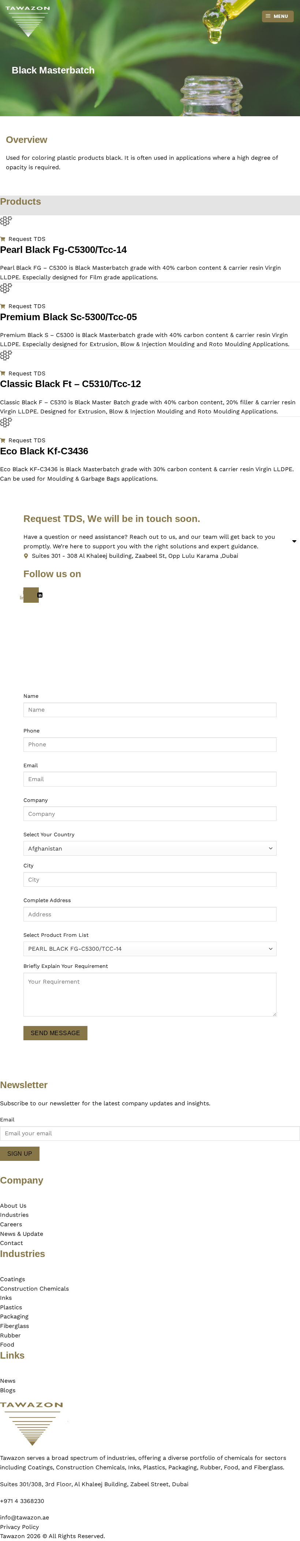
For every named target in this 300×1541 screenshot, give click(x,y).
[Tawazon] (42, 22)
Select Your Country (48, 834)
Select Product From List (56, 935)
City (28, 865)
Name (30, 696)
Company (35, 800)
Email (30, 765)
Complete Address (47, 900)
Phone (31, 731)
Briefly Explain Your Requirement (65, 966)
